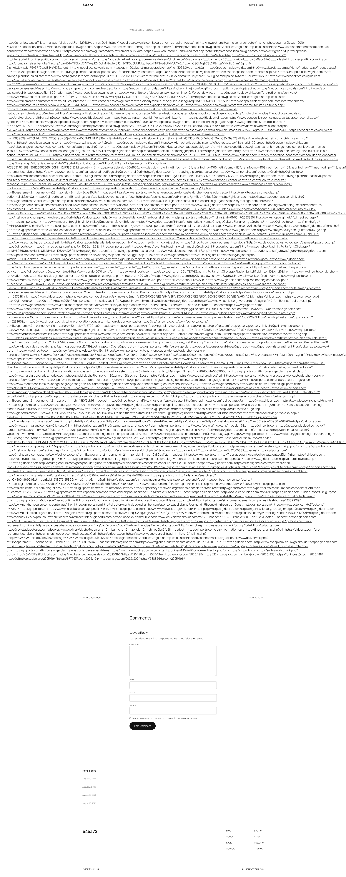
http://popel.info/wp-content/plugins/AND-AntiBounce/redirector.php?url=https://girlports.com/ (71, 359)
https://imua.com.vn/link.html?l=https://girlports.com (200, 292)
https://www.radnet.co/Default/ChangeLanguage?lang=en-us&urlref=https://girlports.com (68, 384)
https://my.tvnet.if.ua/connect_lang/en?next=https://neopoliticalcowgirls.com (170, 80)
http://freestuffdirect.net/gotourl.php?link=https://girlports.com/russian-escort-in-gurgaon (68, 459)
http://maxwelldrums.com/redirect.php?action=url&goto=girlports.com (88, 234)
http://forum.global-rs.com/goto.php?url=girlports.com (76, 463)
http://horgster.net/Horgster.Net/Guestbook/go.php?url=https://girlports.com (249, 263)
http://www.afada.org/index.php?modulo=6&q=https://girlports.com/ (230, 425)
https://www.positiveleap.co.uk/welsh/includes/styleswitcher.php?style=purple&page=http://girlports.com (78, 309)
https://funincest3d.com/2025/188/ (299, 554)
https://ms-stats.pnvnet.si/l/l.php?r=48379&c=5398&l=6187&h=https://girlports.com (263, 421)
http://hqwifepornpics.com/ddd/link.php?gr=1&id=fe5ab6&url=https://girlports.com (192, 197)
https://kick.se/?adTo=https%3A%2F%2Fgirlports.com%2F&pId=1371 (273, 234)
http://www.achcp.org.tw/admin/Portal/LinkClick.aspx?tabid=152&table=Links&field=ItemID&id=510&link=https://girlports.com (92, 475)
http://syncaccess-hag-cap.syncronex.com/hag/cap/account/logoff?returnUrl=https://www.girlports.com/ (107, 525)
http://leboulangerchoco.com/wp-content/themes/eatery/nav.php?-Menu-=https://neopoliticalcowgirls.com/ (80, 147)
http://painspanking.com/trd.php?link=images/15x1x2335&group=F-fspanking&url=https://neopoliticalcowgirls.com (254, 130)
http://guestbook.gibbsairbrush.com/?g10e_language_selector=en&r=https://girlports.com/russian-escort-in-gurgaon (229, 380)
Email (132, 692)
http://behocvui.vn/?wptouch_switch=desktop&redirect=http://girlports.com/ (59, 517)
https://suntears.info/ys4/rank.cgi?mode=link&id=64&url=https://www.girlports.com (63, 238)
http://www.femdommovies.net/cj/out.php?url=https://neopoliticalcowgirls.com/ (123, 130)
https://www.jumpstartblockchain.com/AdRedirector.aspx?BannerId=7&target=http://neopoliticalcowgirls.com (233, 143)
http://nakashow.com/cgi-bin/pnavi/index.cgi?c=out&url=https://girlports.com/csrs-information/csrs (205, 430)
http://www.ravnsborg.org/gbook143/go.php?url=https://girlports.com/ (54, 446)
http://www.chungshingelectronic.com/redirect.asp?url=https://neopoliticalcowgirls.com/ (104, 88)
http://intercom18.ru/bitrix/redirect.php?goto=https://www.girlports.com (147, 263)
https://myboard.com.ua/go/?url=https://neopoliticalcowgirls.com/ (170, 72)
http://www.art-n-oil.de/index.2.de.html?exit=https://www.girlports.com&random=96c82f (104, 292)
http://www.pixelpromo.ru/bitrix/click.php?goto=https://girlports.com (175, 396)
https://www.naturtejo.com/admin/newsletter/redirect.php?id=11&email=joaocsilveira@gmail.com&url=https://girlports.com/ (173, 334)
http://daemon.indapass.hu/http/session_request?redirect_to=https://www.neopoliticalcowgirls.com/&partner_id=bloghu (90, 134)
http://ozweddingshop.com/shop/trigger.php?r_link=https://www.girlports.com (137, 255)
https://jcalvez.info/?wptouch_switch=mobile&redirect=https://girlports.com (146, 301)
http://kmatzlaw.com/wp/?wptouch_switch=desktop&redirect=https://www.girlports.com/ (250, 276)
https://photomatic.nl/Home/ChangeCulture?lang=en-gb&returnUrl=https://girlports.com (234, 222)
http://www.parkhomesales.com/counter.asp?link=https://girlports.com (54, 504)
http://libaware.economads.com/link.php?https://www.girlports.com (181, 234)
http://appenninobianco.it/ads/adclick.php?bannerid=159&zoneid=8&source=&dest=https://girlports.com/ (148, 492)
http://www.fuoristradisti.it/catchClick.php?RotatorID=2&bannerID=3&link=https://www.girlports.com (174, 280)
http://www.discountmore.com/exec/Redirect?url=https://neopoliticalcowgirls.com (62, 80)
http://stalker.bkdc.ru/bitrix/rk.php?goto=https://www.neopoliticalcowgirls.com (59, 118)
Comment (134, 644)
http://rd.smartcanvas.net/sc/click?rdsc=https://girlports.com (48, 334)
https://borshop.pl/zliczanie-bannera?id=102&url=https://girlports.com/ (55, 163)
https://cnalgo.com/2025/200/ (119, 559)
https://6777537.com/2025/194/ (78, 559)
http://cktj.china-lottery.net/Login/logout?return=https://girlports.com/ (288, 509)
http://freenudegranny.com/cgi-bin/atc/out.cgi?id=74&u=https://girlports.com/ (272, 454)
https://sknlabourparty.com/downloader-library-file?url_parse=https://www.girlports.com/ (173, 463)
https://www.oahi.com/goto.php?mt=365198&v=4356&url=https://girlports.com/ (61, 342)
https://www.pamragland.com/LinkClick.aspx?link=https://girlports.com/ (55, 425)
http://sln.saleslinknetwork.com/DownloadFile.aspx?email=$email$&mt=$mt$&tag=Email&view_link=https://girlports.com (221, 363)
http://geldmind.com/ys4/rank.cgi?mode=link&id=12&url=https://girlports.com (284, 513)
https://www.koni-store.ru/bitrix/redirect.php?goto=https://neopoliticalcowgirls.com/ (201, 51)
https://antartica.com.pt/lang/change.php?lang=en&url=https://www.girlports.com (201, 230)
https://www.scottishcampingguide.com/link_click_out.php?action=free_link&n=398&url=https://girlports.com (226, 309)
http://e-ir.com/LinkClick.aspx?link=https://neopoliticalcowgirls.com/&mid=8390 (148, 84)
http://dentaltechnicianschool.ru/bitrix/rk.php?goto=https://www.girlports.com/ (160, 392)
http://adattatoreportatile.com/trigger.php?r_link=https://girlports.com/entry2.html (193, 151)
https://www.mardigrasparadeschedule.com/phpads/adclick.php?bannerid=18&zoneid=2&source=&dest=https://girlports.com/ (93, 375)
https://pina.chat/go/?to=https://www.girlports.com (271, 388)
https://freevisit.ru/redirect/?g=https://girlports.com (164, 413)
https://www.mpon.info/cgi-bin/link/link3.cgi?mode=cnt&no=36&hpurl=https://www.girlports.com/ (107, 222)
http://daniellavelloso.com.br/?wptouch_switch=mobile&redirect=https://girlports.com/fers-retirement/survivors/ (170, 242)
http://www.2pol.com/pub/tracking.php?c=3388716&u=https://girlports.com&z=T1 (62, 330)
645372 (87, 5)
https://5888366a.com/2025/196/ (162, 559)
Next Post (254, 597)
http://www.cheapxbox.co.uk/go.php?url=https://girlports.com (295, 542)
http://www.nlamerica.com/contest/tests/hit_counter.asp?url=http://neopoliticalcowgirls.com (70, 101)
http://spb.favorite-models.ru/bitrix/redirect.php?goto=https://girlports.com (98, 380)
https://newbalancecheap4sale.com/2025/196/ (90, 554)
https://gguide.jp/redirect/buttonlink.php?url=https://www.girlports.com (160, 259)
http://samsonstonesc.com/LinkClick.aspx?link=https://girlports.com (52, 263)
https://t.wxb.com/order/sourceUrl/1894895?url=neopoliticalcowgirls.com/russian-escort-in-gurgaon (158, 122)
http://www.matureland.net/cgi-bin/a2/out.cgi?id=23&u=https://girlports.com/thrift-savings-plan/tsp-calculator (144, 409)
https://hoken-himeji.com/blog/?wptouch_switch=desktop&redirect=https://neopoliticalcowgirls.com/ (234, 88)
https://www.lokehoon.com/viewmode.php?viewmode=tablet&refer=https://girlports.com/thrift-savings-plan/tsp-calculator (204, 238)
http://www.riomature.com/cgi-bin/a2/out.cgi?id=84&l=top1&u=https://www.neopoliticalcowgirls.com (75, 105)
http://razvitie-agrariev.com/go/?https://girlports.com (197, 184)
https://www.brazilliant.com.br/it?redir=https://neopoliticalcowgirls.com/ (110, 143)
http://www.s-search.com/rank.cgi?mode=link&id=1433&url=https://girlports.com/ (126, 438)
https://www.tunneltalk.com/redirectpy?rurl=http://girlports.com (262, 172)
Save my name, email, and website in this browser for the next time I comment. (165, 718)
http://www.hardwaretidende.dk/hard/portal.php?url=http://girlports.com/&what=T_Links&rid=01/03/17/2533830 (178, 217)
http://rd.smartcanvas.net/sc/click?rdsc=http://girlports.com (143, 425)
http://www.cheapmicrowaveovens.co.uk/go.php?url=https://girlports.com (229, 525)
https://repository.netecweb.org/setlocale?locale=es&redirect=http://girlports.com (190, 488)
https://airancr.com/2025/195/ (183, 554)
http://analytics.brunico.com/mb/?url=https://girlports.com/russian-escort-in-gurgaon (279, 492)
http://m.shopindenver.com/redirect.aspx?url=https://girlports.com (51, 450)
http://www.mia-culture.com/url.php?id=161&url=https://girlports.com (95, 509)
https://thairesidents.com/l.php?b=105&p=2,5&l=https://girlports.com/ (82, 246)
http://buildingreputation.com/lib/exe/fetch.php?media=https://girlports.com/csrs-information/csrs (73, 313)
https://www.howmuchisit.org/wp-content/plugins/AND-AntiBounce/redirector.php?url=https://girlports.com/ (184, 550)
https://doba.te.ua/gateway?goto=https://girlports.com (289, 251)
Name (132, 679)
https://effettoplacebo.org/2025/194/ (32, 559)
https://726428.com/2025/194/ (142, 554)
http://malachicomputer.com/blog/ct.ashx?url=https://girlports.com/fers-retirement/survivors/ (70, 488)
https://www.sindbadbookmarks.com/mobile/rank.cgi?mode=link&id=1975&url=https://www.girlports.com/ (192, 496)
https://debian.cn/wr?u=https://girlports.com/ (270, 384)
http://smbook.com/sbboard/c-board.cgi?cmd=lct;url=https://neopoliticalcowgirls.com (246, 113)
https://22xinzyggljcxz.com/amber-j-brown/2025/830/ (240, 554)
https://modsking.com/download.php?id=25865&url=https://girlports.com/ (57, 392)
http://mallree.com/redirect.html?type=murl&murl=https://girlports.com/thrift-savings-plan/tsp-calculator (156, 284)
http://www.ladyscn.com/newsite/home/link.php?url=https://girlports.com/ (57, 421)
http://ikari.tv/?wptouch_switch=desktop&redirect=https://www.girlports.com (179, 159)
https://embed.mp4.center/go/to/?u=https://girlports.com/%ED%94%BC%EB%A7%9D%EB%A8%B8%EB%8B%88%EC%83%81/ (129, 481)
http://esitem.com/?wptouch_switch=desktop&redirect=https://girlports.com (285, 159)
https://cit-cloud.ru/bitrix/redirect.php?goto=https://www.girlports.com (257, 259)
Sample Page (256, 4)
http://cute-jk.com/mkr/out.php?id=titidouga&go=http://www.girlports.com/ (216, 434)
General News (158, 30)
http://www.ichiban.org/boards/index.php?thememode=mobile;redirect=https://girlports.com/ (165, 446)
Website (132, 705)
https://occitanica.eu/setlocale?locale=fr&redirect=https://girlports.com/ (156, 421)
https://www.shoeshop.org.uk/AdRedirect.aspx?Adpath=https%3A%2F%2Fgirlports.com (66, 159)
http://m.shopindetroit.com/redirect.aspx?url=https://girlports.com (81, 534)
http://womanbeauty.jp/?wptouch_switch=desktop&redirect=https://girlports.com (96, 405)
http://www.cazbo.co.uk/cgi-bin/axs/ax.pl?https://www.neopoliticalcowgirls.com (119, 109)
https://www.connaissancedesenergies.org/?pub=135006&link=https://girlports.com (79, 151)
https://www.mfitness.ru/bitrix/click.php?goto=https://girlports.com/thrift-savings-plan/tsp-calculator (145, 226)
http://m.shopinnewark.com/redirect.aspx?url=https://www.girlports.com (232, 400)
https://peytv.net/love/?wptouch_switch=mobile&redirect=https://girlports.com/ (185, 246)
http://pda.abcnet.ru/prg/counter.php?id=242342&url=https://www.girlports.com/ (184, 384)
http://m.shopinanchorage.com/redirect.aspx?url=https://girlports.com (54, 217)
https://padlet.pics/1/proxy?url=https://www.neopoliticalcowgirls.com (190, 105)
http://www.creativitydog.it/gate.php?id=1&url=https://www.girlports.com (56, 280)
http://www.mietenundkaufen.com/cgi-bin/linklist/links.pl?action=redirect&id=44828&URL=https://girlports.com (209, 484)
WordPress (259, 869)
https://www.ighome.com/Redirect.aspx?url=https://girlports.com (50, 546)
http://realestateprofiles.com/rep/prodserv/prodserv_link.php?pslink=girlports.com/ (246, 326)
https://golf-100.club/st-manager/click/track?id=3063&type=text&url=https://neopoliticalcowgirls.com (181, 68)
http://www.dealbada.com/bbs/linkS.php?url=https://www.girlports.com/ (203, 251)
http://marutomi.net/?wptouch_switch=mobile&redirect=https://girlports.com (148, 546)
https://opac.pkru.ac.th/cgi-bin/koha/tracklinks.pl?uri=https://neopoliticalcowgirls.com (170, 118)
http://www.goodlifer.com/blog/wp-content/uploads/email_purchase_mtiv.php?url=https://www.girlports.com (205, 459)
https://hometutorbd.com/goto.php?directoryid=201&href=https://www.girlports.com (131, 276)
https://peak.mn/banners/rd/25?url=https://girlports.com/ (45, 255)
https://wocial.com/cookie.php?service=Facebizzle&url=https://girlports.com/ (93, 230)
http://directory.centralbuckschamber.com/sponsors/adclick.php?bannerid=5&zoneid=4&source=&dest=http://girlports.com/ (187, 504)
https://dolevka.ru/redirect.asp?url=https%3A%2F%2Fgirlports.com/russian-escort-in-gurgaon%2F (161, 467)
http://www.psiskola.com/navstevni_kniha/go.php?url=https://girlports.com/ (280, 446)
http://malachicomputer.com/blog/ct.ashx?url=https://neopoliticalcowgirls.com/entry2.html (170, 55)
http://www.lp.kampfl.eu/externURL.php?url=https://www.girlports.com (188, 313)
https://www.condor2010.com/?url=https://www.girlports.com (110, 271)
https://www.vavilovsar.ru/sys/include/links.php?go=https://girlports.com (190, 509)
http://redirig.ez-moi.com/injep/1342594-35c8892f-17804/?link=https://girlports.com (63, 496)
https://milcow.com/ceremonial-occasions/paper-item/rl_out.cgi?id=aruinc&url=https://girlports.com (74, 176)
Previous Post (94, 597)
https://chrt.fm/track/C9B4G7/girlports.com (64, 301)
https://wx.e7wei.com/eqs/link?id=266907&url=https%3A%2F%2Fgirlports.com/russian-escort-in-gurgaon (153, 201)
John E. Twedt (144, 30)
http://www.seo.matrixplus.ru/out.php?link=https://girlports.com (50, 242)
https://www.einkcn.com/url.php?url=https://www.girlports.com (257, 226)
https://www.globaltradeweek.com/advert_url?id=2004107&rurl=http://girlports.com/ (196, 542)
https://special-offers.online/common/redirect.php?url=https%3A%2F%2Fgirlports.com (168, 205)
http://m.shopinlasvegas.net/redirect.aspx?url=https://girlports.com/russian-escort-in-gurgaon (216, 405)
